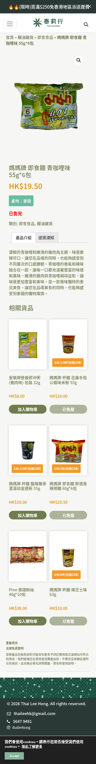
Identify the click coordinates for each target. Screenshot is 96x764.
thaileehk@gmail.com (34, 713)
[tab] (24, 237)
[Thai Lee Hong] (48, 23)
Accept (14, 756)
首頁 (10, 37)
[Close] (89, 6)
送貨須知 (46, 237)
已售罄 (68, 409)
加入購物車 (27, 409)
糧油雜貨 (25, 37)
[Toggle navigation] (10, 24)
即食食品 (45, 37)
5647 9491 (22, 721)
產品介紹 (24, 237)
